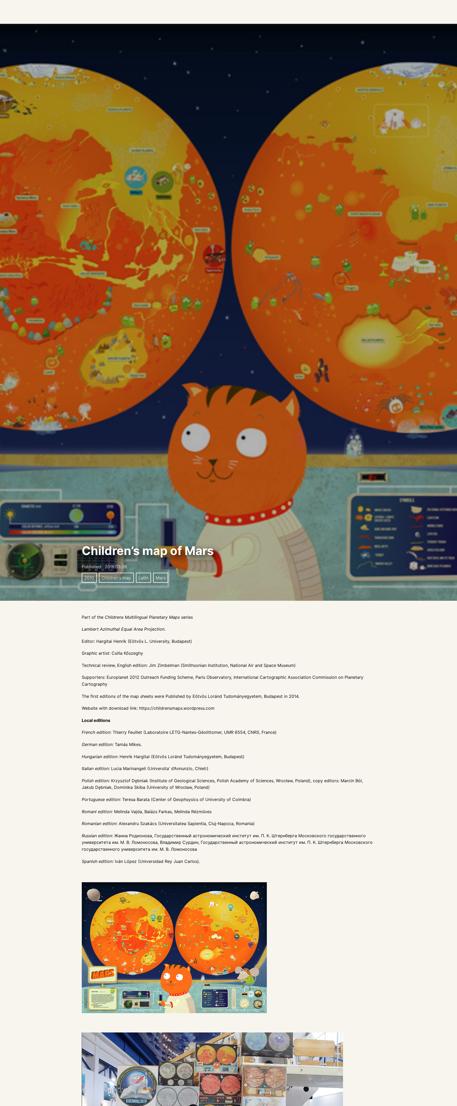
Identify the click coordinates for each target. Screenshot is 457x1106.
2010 (89, 577)
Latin (143, 577)
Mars (161, 577)
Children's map (116, 577)
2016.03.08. (116, 566)
